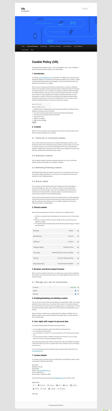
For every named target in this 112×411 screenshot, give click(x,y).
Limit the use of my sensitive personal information (47, 114)
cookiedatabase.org (59, 378)
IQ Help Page (43, 46)
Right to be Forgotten (39, 118)
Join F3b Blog (25, 50)
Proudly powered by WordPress (56, 405)
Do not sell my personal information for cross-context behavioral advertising (53, 113)
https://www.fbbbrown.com (46, 77)
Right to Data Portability (40, 120)
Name (33, 104)
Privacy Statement (36, 351)
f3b (23, 8)
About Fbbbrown (67, 46)
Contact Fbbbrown (78, 46)
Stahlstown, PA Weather (55, 46)
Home (23, 46)
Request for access (39, 116)
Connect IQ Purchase (32, 46)
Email (33, 107)
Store (32, 50)
